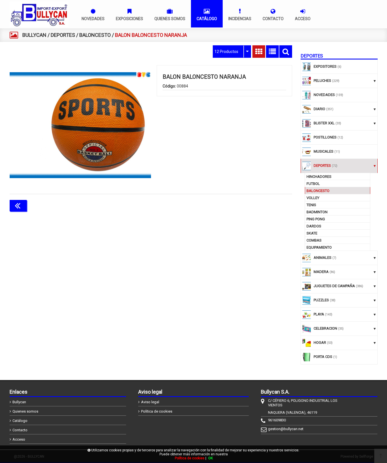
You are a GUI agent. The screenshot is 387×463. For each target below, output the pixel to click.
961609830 (277, 420)
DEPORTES (63, 35)
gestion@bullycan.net (285, 429)
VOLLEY (313, 198)
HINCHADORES (319, 176)
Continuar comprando (266, 205)
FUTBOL (313, 184)
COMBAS (314, 240)
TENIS (311, 205)
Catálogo (19, 421)
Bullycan (19, 402)
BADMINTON (317, 212)
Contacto (19, 430)
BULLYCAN (34, 35)
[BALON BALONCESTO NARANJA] (80, 125)
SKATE (312, 233)
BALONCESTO (95, 35)
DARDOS (314, 226)
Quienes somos (25, 411)
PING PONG (316, 219)
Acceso (18, 439)
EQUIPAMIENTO (319, 247)
